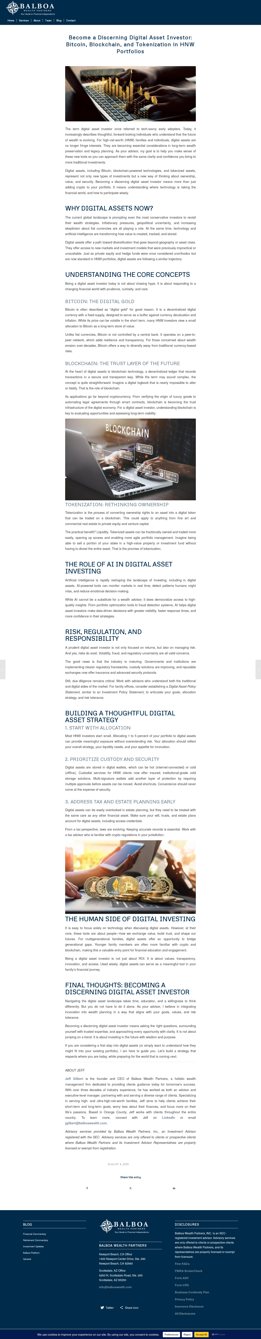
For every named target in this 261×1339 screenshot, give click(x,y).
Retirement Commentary (35, 1240)
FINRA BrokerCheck (188, 1271)
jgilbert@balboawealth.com (86, 1123)
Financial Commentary (34, 1234)
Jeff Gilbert (74, 1078)
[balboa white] (31, 8)
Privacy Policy (184, 1299)
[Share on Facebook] (87, 1188)
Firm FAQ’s (182, 1264)
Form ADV (182, 1278)
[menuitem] (11, 20)
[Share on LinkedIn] (174, 1188)
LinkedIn (168, 1117)
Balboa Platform (31, 1252)
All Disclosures (185, 1313)
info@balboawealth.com (115, 1287)
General (27, 1259)
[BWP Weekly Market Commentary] (3, 669)
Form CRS (182, 1285)
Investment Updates (33, 1246)
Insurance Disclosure (189, 1306)
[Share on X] (130, 1188)
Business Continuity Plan (192, 1292)
